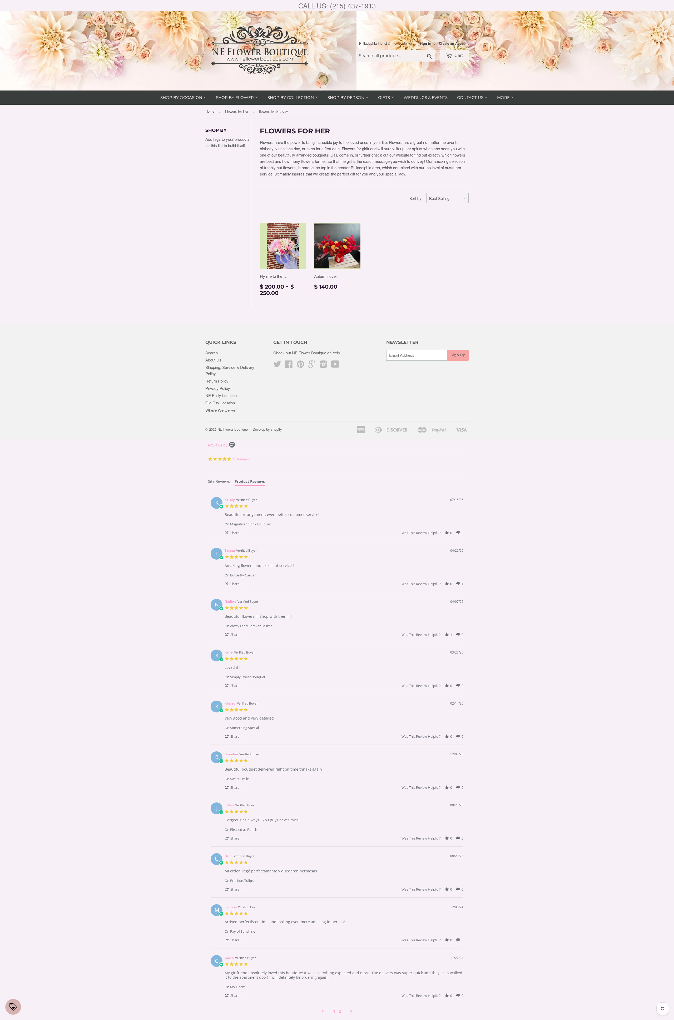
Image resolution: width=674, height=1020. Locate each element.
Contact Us (470, 97)
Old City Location (220, 402)
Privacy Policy (217, 388)
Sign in (425, 43)
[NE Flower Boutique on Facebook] (289, 365)
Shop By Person (346, 97)
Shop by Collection (291, 97)
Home (209, 111)
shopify (276, 429)
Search (211, 352)
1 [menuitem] (334, 1011)
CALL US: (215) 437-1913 (337, 5)
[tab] (219, 482)
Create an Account (454, 43)
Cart (458, 55)
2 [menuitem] (340, 1011)
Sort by (415, 198)
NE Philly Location (221, 395)
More (504, 97)
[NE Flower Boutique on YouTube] (335, 365)
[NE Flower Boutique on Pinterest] (300, 365)
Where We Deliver (221, 410)
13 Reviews (241, 459)
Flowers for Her (236, 111)
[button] (235, 532)
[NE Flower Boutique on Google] (312, 365)
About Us (213, 360)
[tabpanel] (337, 752)
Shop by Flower (235, 97)
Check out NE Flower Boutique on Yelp (306, 352)
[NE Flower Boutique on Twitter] (277, 365)
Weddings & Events (426, 97)
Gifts (384, 97)
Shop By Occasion (181, 97)
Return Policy (217, 381)
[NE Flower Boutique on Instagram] (324, 365)
